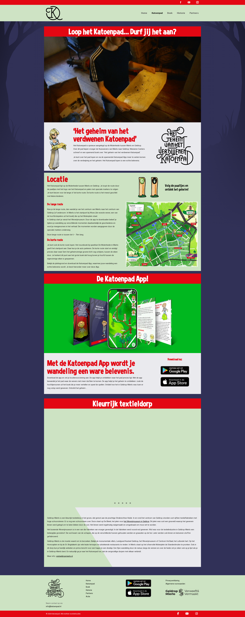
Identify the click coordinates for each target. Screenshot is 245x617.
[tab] (115, 503)
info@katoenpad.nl (53, 606)
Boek (88, 587)
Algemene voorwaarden (175, 584)
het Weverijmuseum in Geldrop (136, 521)
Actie (88, 596)
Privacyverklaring (172, 581)
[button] (43, 454)
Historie (89, 590)
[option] (122, 454)
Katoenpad (90, 584)
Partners (89, 593)
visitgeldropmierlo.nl (64, 556)
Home (88, 581)
